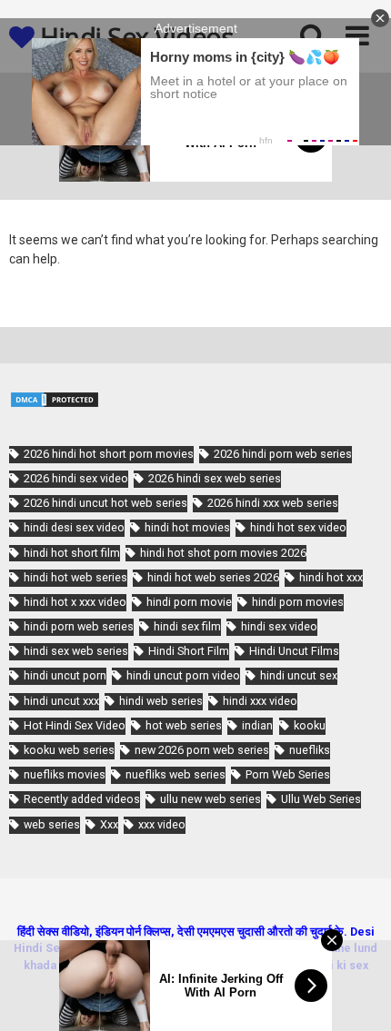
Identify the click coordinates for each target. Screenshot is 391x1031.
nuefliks (309, 750)
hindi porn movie (189, 602)
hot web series (183, 725)
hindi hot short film (72, 553)
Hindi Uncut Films (294, 651)
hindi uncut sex (298, 675)
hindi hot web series (75, 577)
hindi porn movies (298, 602)
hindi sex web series (76, 651)
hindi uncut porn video (183, 675)
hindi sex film (187, 626)
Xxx (109, 824)
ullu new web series (210, 799)
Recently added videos (82, 799)
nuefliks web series (175, 774)
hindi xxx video (260, 701)
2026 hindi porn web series (283, 454)
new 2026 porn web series (202, 750)
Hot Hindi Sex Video (74, 725)
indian (257, 725)
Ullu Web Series (321, 799)
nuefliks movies (64, 774)
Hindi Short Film (188, 651)
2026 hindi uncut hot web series (105, 503)
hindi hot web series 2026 (213, 577)
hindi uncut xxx (61, 701)
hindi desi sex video (74, 527)
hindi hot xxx (331, 577)
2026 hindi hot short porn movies (109, 454)
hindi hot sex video (298, 527)
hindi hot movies (187, 527)
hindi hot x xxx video (75, 602)
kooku (310, 725)
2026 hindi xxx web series (272, 503)
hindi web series (161, 701)
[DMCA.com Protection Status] (54, 404)
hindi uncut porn (65, 675)
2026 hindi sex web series (214, 478)
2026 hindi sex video (76, 478)
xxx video (161, 824)
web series (52, 824)
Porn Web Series (288, 774)
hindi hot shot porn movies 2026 (223, 553)
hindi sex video (279, 626)
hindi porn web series (79, 626)
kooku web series (69, 750)
